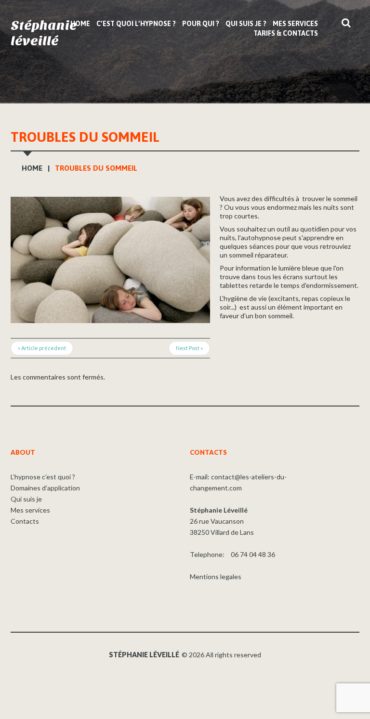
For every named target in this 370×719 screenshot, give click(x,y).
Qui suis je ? (245, 23)
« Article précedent (42, 348)
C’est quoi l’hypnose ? (136, 23)
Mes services (295, 23)
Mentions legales (215, 576)
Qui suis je (26, 499)
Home (80, 23)
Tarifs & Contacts (285, 33)
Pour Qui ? (200, 23)
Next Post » (189, 348)
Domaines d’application (45, 488)
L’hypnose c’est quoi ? (43, 477)
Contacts (25, 521)
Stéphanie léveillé (44, 33)
